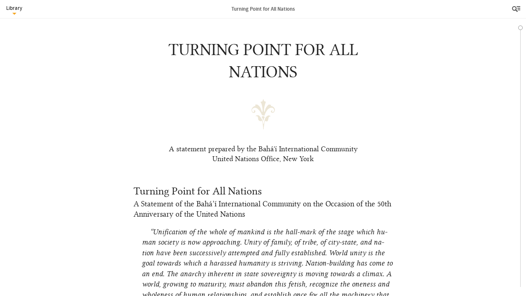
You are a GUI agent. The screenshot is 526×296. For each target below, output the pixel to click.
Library (14, 8)
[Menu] (517, 9)
